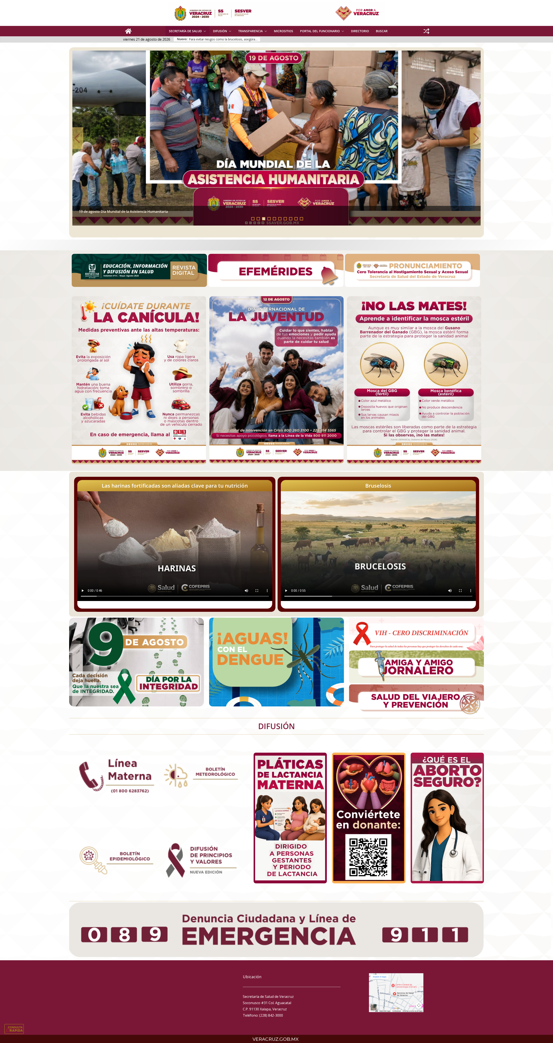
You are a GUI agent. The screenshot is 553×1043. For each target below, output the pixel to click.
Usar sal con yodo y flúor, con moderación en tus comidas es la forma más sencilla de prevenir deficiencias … (224, 39)
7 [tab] (285, 218)
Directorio (360, 31)
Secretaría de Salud (185, 31)
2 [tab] (258, 218)
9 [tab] (296, 218)
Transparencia (250, 31)
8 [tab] (290, 218)
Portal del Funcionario (320, 31)
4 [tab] (269, 218)
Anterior (77, 138)
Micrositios (283, 31)
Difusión (220, 31)
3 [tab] (263, 218)
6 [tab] (279, 218)
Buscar (382, 31)
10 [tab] (302, 219)
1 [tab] (252, 218)
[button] (204, 31)
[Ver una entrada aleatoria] (426, 31)
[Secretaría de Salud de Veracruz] (128, 31)
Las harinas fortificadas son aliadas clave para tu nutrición (175, 485)
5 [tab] (274, 218)
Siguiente (475, 138)
